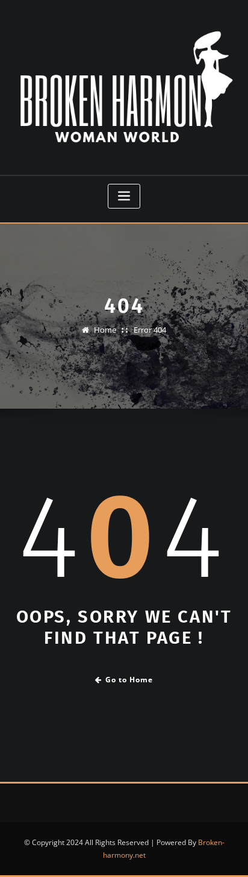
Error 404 (150, 329)
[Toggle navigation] (124, 196)
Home (105, 329)
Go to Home (129, 679)
